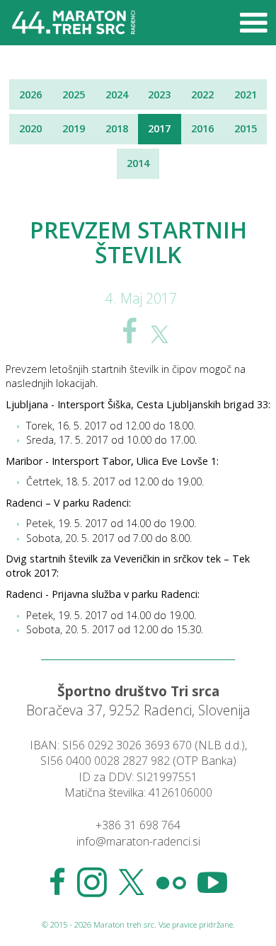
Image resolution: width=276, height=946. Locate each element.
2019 (73, 128)
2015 (245, 128)
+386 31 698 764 (138, 825)
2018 (116, 128)
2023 (159, 94)
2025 (73, 94)
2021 (245, 94)
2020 (30, 128)
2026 (30, 94)
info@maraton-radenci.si (138, 841)
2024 (116, 94)
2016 (202, 128)
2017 (159, 128)
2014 (138, 163)
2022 (202, 94)
